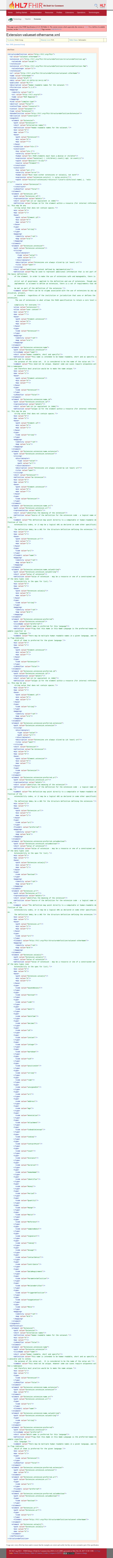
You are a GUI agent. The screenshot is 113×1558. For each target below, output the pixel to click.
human (18, 156)
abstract (14, 104)
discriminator (22, 253)
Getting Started (21, 12)
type (12, 111)
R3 (58, 29)
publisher (14, 83)
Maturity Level (45, 40)
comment (17, 291)
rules (18, 265)
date (12, 80)
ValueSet (28, 19)
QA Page (97, 1551)
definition (19, 128)
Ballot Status (73, 40)
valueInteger (18, 69)
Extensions (69, 12)
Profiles (59, 12)
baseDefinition (17, 114)
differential (16, 1326)
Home (10, 12)
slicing (17, 251)
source (19, 163)
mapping (13, 90)
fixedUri (18, 555)
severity (20, 154)
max (15, 132)
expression (21, 158)
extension (14, 59)
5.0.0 (86, 27)
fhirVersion (15, 88)
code (18, 229)
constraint (19, 149)
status (13, 78)
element (15, 121)
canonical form (19, 44)
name (12, 76)
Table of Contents (36, 1553)
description (15, 85)
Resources (49, 12)
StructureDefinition (18, 54)
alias (16, 307)
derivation (15, 116)
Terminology (17, 19)
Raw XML (10, 44)
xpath (18, 161)
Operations (81, 12)
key (17, 151)
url (11, 73)
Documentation (36, 12)
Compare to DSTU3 (55, 1553)
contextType (15, 106)
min (15, 130)
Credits (45, 1553)
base (16, 135)
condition (18, 147)
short (16, 125)
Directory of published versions (28, 29)
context (13, 109)
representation (21, 199)
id (11, 57)
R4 (56, 29)
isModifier (19, 189)
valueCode (16, 62)
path (16, 123)
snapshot (14, 118)
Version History (24, 1553)
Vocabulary (10, 40)
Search (16, 1553)
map (17, 239)
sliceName (18, 352)
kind (12, 102)
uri (13, 95)
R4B (53, 29)
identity (16, 92)
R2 (61, 29)
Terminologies (94, 12)
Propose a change (81, 1553)
